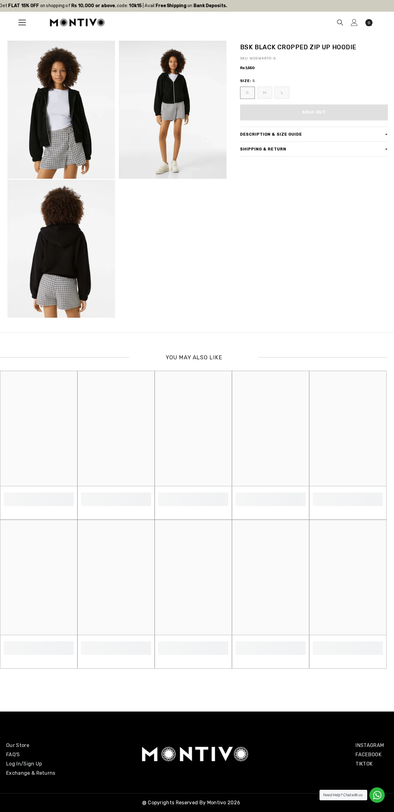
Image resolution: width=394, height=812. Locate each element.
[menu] (22, 22)
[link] (39, 495)
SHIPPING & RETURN (263, 149)
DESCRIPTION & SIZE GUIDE (271, 134)
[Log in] (354, 22)
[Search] (340, 22)
